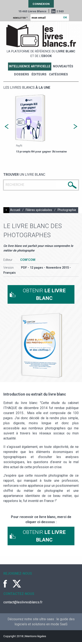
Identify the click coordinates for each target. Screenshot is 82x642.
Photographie (67, 210)
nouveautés (63, 66)
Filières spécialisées (39, 210)
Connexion (41, 3)
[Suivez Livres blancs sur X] (17, 583)
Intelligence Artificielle (29, 66)
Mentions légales (35, 636)
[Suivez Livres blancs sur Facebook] (7, 583)
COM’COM (27, 260)
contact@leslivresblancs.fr (22, 602)
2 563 (60, 11)
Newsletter (20, 17)
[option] (41, 124)
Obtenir (44, 294)
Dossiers (21, 74)
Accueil (15, 210)
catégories (58, 74)
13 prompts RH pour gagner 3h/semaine (41, 151)
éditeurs (39, 74)
